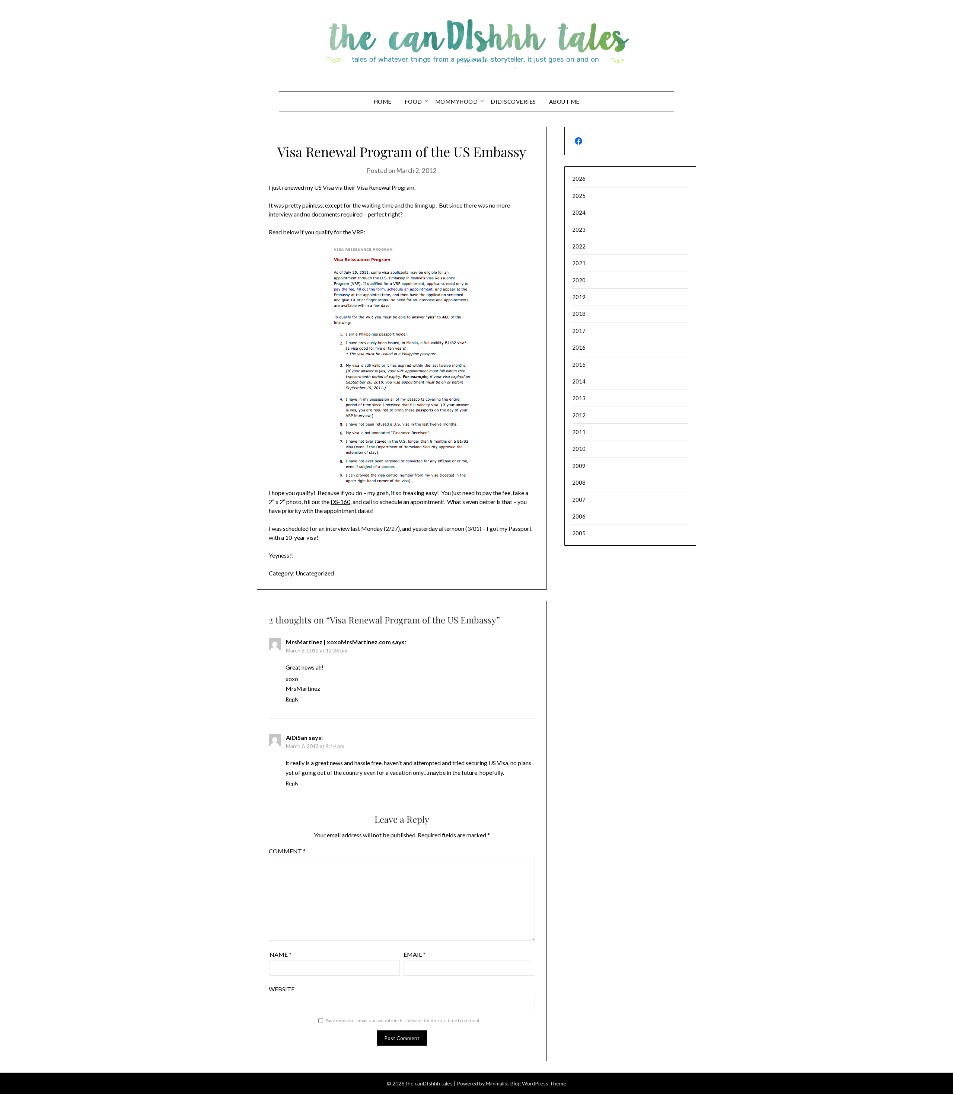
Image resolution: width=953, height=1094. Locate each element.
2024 (579, 212)
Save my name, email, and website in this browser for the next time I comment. (403, 1020)
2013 (579, 398)
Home (383, 101)
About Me (564, 101)
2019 (579, 296)
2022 (579, 246)
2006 (579, 516)
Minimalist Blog (503, 1083)
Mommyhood (456, 101)
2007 (579, 499)
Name (280, 954)
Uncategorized (315, 573)
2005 (579, 533)
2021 (579, 263)
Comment (287, 850)
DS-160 (340, 501)
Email (414, 954)
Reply (292, 699)
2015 (579, 364)
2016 (579, 347)
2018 (579, 313)
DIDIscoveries (513, 101)
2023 (579, 229)
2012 (579, 415)
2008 (579, 482)
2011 (579, 432)
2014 (579, 381)
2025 (579, 195)
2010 (579, 448)
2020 (579, 280)
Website (281, 988)
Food (413, 101)
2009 (579, 465)
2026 (579, 178)
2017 (579, 330)
